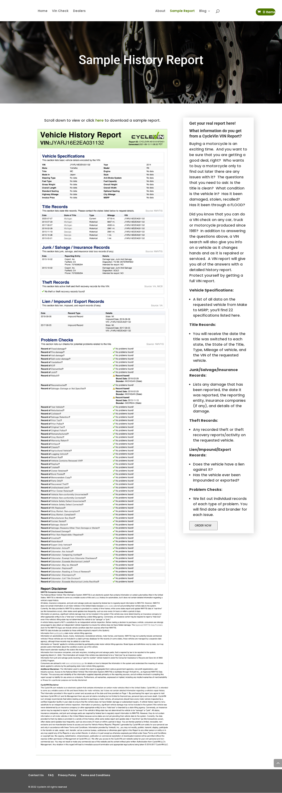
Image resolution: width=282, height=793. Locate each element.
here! (231, 123)
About (160, 11)
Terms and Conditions (95, 775)
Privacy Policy (67, 775)
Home (42, 11)
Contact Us (36, 775)
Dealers (79, 11)
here (99, 120)
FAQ (50, 775)
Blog (202, 11)
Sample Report (182, 11)
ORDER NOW (203, 525)
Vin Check (60, 11)
